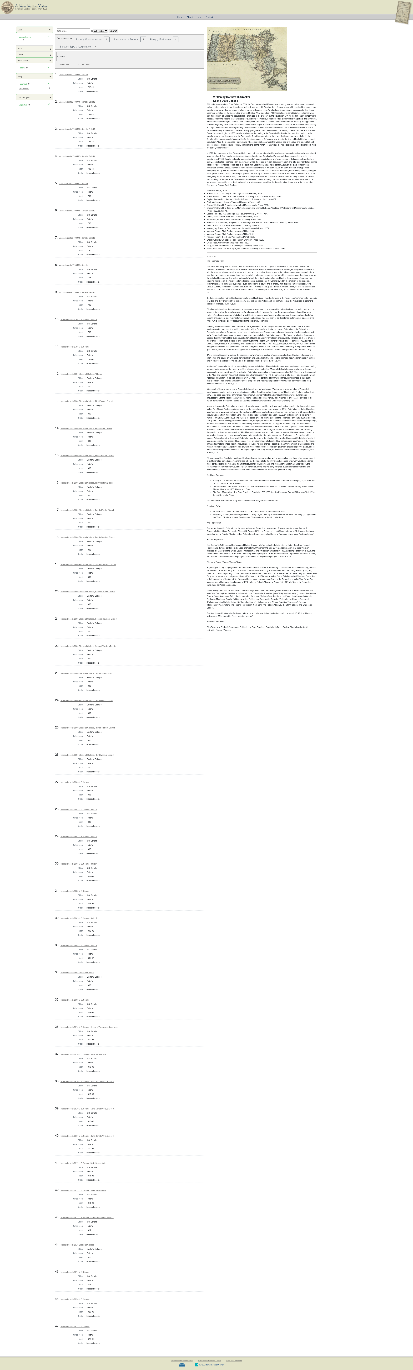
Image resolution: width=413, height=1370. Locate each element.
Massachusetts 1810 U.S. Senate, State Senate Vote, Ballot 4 (87, 1136)
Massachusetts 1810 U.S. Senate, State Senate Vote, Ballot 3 (87, 1109)
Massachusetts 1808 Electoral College (77, 973)
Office (20, 54)
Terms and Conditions (234, 1360)
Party (20, 76)
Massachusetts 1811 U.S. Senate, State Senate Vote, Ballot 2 (87, 1218)
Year (20, 48)
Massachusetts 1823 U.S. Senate (75, 1326)
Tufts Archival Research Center (209, 1360)
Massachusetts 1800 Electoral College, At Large (81, 374)
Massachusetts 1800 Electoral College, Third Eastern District (86, 673)
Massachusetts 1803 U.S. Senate (75, 782)
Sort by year (64, 64)
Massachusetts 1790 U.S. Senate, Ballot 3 (77, 238)
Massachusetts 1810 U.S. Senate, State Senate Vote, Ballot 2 (87, 1081)
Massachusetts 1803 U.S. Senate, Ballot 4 (78, 864)
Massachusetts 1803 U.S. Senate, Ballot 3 (78, 837)
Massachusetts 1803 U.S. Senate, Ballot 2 (78, 809)
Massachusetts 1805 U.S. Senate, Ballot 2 (78, 918)
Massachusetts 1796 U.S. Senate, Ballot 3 (78, 320)
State (20, 29)
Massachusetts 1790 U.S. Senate (73, 183)
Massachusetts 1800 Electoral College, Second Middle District (87, 592)
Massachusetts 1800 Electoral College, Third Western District (87, 755)
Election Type (24, 97)
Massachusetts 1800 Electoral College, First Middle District (86, 428)
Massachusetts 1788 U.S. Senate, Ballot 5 (77, 129)
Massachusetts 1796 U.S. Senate (73, 265)
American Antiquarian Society (182, 1360)
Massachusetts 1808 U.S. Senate (75, 1000)
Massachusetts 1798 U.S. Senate (75, 347)
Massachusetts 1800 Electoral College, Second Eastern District (88, 564)
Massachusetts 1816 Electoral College (77, 1245)
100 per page (84, 64)
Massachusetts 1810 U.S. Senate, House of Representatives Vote (89, 1027)
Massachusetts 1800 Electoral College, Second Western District (88, 646)
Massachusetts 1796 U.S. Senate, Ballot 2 (77, 292)
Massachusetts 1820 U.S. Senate (75, 1299)
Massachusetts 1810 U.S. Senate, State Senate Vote (83, 1054)
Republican (24, 89)
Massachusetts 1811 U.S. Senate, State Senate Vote (83, 1163)
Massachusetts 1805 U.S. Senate (75, 891)
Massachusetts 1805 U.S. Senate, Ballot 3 (78, 945)
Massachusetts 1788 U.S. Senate (73, 75)
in (92, 30)
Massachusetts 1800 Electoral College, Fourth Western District (87, 537)
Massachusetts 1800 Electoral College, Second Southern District (88, 619)
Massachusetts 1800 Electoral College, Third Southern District (87, 728)
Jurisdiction (23, 60)
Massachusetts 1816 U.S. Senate (75, 1272)
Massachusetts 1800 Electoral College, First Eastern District (86, 401)
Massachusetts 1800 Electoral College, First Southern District (87, 456)
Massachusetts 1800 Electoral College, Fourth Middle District (87, 510)
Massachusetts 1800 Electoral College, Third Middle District (86, 700)
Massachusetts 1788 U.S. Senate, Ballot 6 (77, 156)
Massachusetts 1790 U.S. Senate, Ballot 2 (77, 211)
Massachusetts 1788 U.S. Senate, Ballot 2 (77, 102)
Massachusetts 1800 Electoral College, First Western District (86, 483)
